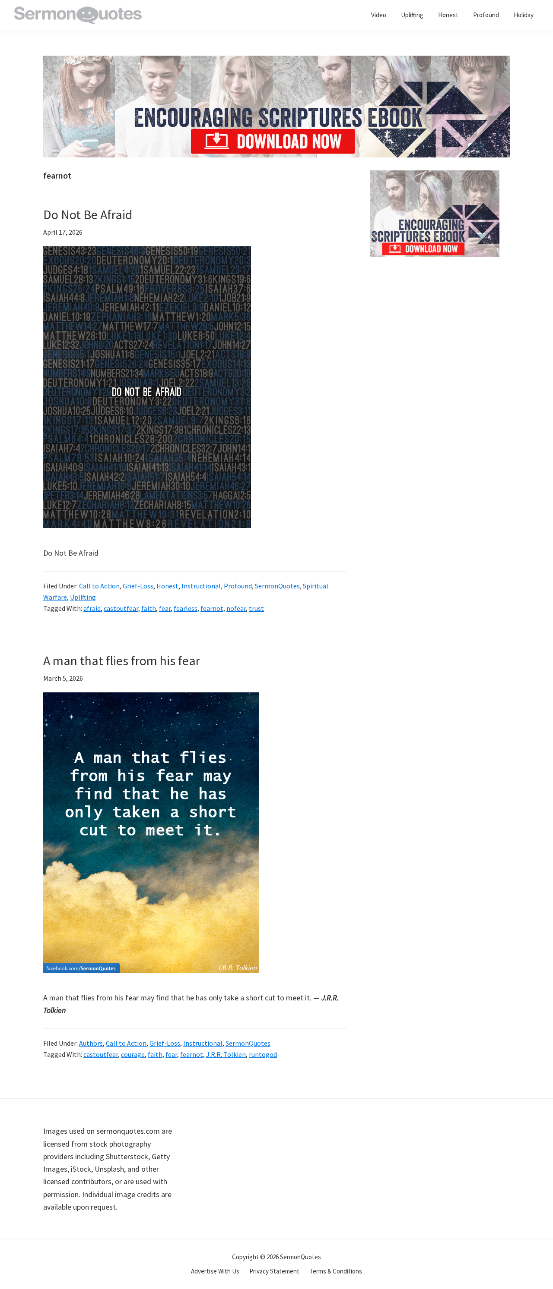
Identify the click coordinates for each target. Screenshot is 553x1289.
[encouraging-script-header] (276, 62)
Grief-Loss (138, 586)
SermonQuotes (277, 586)
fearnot (211, 608)
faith (148, 608)
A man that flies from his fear (121, 660)
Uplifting (83, 597)
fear (165, 608)
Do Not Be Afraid (87, 214)
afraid (92, 608)
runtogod (263, 1054)
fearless (185, 608)
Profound (238, 586)
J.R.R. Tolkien (226, 1054)
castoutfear (121, 608)
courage (133, 1054)
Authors (91, 1043)
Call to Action (99, 586)
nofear (236, 608)
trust (256, 608)
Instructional (201, 586)
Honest (167, 586)
